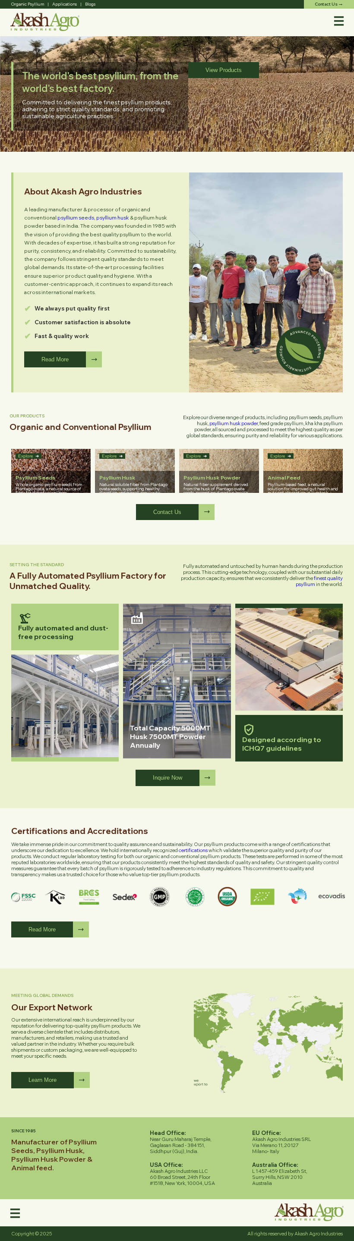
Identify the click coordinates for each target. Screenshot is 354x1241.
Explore (28, 456)
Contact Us (167, 512)
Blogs (90, 3)
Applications (64, 3)
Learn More (42, 1080)
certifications (193, 850)
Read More (55, 359)
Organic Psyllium (27, 3)
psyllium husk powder (233, 423)
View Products (223, 70)
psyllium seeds (75, 217)
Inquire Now (167, 777)
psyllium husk (112, 217)
